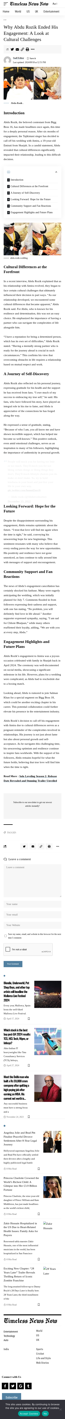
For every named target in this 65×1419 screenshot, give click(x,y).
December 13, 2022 (19, 501)
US (37, 1335)
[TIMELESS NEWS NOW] (29, 4)
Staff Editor (18, 58)
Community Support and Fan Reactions (31, 206)
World (39, 1331)
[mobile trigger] (7, 4)
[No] (60, 1409)
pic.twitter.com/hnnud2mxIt (24, 490)
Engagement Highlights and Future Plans (32, 212)
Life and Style (43, 1358)
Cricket (40, 1353)
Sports (39, 1349)
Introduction (17, 179)
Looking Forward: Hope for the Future (31, 199)
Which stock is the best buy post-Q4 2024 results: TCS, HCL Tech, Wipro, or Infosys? (17, 1036)
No (45, 1413)
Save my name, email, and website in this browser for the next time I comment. (34, 936)
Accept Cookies (29, 1413)
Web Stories (42, 1362)
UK (37, 1340)
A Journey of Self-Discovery (25, 192)
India (6, 1349)
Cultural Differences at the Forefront (29, 186)
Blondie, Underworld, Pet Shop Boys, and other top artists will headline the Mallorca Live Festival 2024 (16, 991)
